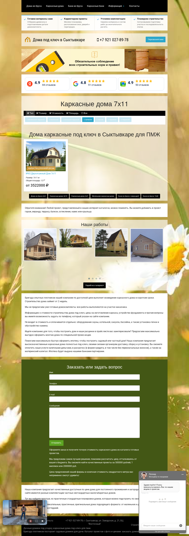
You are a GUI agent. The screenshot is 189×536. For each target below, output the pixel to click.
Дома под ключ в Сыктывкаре (58, 39)
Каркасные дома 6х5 (79, 196)
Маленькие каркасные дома (103, 196)
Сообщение (54, 406)
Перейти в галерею (94, 285)
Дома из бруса (34, 6)
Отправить (56, 443)
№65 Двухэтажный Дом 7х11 (41, 173)
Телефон (53, 383)
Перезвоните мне (155, 39)
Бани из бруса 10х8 (150, 196)
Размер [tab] (42, 113)
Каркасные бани (95, 6)
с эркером (88, 120)
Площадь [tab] (73, 113)
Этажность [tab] (57, 113)
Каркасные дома (55, 6)
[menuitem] (34, 6)
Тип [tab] (31, 113)
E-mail (52, 395)
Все (85, 113)
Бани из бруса (75, 6)
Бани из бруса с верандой (128, 196)
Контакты (134, 6)
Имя (51, 372)
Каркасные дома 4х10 (58, 196)
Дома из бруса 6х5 (38, 196)
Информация (115, 6)
